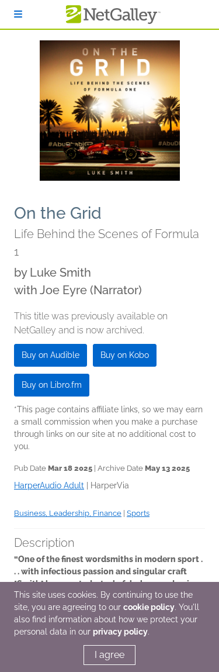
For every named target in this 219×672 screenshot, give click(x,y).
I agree (109, 654)
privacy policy (120, 631)
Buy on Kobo (124, 355)
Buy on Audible (50, 355)
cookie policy (149, 607)
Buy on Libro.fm (52, 385)
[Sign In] (18, 14)
